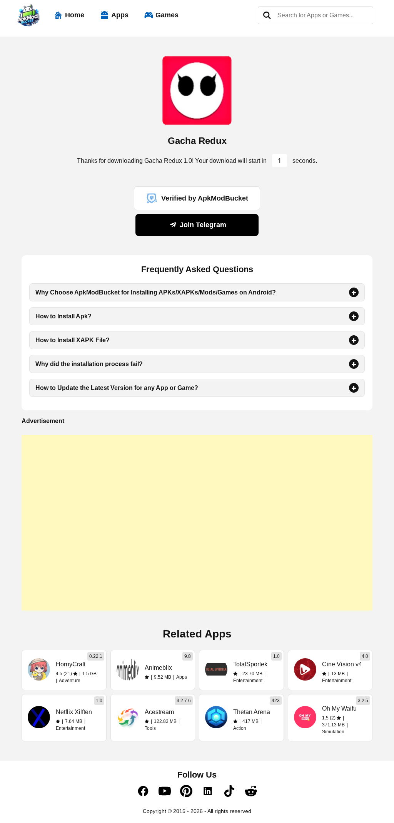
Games (167, 15)
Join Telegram (202, 225)
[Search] (267, 15)
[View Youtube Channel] (165, 795)
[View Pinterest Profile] (186, 795)
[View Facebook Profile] (143, 795)
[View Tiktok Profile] (229, 795)
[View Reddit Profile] (251, 795)
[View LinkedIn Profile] (208, 795)
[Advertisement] (197, 523)
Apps (120, 15)
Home (74, 15)
